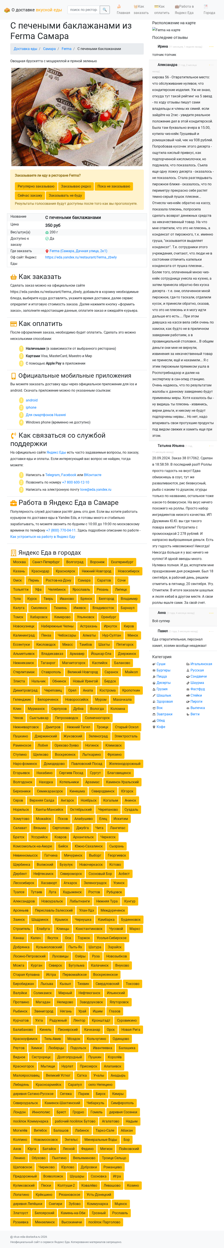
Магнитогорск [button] (74, 663)
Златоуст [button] (20, 1213)
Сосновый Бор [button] (100, 874)
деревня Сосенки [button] (123, 1112)
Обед (161, 720)
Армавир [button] (77, 654)
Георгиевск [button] (117, 855)
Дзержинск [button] (127, 654)
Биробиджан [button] (23, 984)
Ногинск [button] (92, 745)
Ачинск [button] (130, 800)
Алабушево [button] (83, 819)
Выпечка (198, 708)
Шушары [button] (77, 1176)
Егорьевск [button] (21, 773)
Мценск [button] (121, 1204)
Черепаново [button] (108, 809)
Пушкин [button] (94, 1057)
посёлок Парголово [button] (104, 1222)
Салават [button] (20, 828)
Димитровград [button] (25, 690)
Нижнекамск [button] (23, 663)
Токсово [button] (132, 984)
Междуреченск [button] (113, 910)
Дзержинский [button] (46, 736)
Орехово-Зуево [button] (66, 745)
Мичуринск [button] (73, 855)
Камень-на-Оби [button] (73, 1213)
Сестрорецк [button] (41, 1057)
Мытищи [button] (48, 1066)
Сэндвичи (199, 676)
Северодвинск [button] (103, 791)
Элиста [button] (19, 681)
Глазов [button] (114, 1011)
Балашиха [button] (127, 1048)
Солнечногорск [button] (97, 718)
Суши (161, 664)
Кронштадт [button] (101, 1020)
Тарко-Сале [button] (105, 1130)
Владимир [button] (129, 599)
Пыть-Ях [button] (75, 947)
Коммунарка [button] (97, 1204)
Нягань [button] (66, 1011)
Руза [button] (96, 956)
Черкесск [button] (108, 837)
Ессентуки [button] (21, 644)
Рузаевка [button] (20, 1222)
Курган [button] (36, 965)
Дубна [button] (78, 709)
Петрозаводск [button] (66, 718)
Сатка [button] (82, 1075)
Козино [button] (133, 1185)
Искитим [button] (121, 819)
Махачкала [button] (122, 699)
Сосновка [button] (99, 1176)
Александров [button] (24, 901)
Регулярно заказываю (36, 186)
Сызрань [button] (116, 846)
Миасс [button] (67, 644)
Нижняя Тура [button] (107, 901)
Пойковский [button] (129, 1149)
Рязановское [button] (69, 1195)
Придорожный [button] (25, 1176)
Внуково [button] (122, 965)
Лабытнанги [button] (80, 901)
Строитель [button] (21, 929)
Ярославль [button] (81, 589)
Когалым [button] (110, 800)
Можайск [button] (43, 819)
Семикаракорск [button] (50, 791)
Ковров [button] (60, 837)
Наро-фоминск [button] (25, 764)
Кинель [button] (45, 1030)
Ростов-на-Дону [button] (58, 580)
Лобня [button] (43, 745)
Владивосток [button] (103, 608)
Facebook (68, 475)
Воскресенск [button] (65, 754)
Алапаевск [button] (112, 1066)
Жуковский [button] (72, 736)
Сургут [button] (95, 773)
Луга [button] (52, 892)
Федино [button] (87, 1149)
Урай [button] (82, 1011)
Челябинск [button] (57, 589)
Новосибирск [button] (129, 571)
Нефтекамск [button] (43, 874)
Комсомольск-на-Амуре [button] (32, 846)
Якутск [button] (52, 938)
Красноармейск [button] (48, 1085)
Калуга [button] (18, 608)
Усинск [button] (119, 883)
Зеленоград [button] (98, 736)
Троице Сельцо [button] (114, 1158)
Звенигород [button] (43, 1011)
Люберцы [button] (56, 1048)
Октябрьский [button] (81, 809)
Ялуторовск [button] (119, 1002)
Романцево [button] (112, 1167)
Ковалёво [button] (89, 1185)
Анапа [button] (88, 690)
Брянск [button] (86, 599)
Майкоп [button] (131, 672)
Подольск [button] (78, 1048)
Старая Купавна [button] (26, 975)
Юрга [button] (32, 1149)
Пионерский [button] (68, 1030)
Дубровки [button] (89, 1167)
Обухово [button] (39, 1158)
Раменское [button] (22, 745)
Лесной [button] (69, 1149)
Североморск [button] (71, 874)
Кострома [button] (108, 690)
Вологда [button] (97, 709)
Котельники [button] (69, 782)
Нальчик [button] (39, 681)
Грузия (162, 689)
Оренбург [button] (108, 617)
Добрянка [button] (21, 947)
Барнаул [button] (128, 608)
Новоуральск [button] (52, 901)
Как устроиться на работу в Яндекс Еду (42, 537)
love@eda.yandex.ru (95, 489)
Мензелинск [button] (45, 1222)
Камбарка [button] (106, 919)
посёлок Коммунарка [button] (30, 1121)
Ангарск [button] (67, 800)
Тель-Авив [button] (52, 1039)
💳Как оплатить (162, 9)
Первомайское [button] (75, 975)
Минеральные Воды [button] (100, 1140)
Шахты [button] (104, 644)
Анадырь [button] (118, 1075)
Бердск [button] (110, 681)
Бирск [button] (101, 1094)
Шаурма (197, 683)
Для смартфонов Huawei (46, 415)
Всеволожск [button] (53, 1176)
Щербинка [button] (21, 864)
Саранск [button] (111, 672)
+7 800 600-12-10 (75, 482)
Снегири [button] (55, 1204)
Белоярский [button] (44, 1213)
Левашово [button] (112, 1185)
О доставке (36, 9)
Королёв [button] (115, 1057)
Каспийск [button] (100, 663)
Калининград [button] (24, 635)
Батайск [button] (49, 1149)
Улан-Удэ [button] (86, 910)
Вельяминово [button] (84, 1158)
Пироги (196, 701)
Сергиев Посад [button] (71, 773)
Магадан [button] (43, 1002)
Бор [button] (127, 1140)
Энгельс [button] (71, 1140)
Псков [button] (63, 819)
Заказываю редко (76, 186)
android (32, 400)
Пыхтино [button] (59, 1158)
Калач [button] (36, 938)
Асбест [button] (124, 874)
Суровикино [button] (127, 1020)
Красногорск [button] (23, 1066)
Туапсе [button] (18, 892)
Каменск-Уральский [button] (122, 782)
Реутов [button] (18, 1048)
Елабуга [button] (43, 929)
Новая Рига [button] (130, 1030)
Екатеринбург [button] (122, 562)
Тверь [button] (48, 599)
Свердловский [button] (107, 984)
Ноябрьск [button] (89, 800)
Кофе (161, 727)
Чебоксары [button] (67, 635)
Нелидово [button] (65, 1002)
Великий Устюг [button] (58, 1075)
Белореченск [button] (48, 699)
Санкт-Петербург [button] (46, 562)
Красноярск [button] (65, 571)
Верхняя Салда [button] (42, 800)
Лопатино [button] (21, 1195)
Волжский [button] (45, 864)
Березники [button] (21, 791)
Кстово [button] (115, 864)
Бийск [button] (63, 846)
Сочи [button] (121, 580)
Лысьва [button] (46, 984)
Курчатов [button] (21, 1020)
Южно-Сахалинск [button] (89, 846)
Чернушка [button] (83, 919)
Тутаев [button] (36, 892)
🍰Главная (123, 9)
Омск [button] (17, 580)
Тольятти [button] (20, 589)
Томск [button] (18, 617)
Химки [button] (36, 1048)
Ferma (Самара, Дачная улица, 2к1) (78, 251)
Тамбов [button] (85, 644)
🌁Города (209, 9)
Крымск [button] (61, 919)
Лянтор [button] (79, 1020)
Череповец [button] (53, 690)
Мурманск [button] (36, 709)
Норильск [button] (21, 809)
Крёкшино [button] (44, 1195)
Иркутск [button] (110, 626)
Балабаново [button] (23, 1030)
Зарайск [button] (115, 947)
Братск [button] (18, 837)
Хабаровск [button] (39, 617)
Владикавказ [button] (52, 654)
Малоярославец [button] (26, 1075)
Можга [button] (18, 965)
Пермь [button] (33, 580)
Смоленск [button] (39, 608)
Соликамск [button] (42, 993)
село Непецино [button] (100, 1085)
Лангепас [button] (117, 828)
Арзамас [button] (92, 782)
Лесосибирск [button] (23, 883)
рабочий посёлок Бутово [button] (75, 1121)
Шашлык (164, 695)
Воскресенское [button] (105, 975)
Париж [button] (83, 1094)
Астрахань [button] (88, 626)
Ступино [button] (20, 754)
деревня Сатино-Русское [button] (33, 1094)
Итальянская (201, 664)
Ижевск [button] (80, 608)
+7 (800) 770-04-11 (61, 530)
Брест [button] (61, 1112)
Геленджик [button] (22, 699)
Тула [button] (17, 599)
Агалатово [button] (110, 1121)
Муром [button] (101, 699)
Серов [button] (18, 800)
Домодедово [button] (54, 764)
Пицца (162, 676)
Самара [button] (84, 580)
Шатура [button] (95, 947)
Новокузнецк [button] (24, 626)
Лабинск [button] (82, 1130)
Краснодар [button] (40, 571)
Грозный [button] (99, 1213)
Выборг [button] (95, 855)
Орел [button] (72, 690)
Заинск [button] (19, 919)
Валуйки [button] (20, 993)
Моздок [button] (73, 1039)
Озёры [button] (80, 956)
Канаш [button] (18, 938)
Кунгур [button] (129, 901)
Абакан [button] (127, 1130)
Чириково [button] (46, 1167)
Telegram (52, 475)
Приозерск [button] (88, 1066)
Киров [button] (129, 626)
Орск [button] (111, 1030)
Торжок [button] (84, 938)
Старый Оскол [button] (126, 727)
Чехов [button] (18, 718)
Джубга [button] (82, 828)
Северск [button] (55, 965)
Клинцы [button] (62, 929)
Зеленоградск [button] (95, 883)
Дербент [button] (20, 874)
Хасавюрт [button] (49, 883)
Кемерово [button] (62, 617)
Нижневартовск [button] (26, 727)
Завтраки (164, 714)
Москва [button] (19, 562)
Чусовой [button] (116, 929)
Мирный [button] (65, 993)
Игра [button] (117, 1176)
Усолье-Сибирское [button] (111, 938)
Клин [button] (17, 709)
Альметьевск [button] (24, 654)
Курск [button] (32, 599)
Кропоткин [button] (131, 690)
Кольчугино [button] (96, 1039)
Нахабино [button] (44, 773)
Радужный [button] (58, 1020)
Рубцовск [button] (114, 892)
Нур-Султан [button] (111, 635)
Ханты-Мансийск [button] (49, 809)
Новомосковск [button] (46, 1140)
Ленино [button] (19, 1158)
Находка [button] (46, 782)
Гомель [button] (97, 1112)
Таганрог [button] (48, 663)
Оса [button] (68, 938)
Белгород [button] (106, 599)
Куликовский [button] (24, 1185)
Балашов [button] (61, 1130)
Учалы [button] (98, 1075)
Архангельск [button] (83, 837)
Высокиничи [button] (71, 1222)
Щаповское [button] (22, 1167)
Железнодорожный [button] (124, 764)
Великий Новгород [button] (83, 672)
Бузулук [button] (66, 864)
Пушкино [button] (20, 736)
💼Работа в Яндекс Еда (184, 9)
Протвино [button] (21, 1002)
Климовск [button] (113, 745)
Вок (160, 708)
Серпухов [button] (59, 709)
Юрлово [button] (67, 1167)
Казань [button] (19, 571)
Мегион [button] (106, 1149)
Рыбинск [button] (20, 1011)
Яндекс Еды (56, 452)
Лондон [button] (19, 1112)
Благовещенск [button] (119, 773)
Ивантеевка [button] (102, 1048)
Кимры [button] (118, 1094)
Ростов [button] (94, 892)
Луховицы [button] (60, 956)
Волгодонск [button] (22, 782)
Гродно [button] (78, 1112)
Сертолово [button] (61, 828)
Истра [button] (51, 975)
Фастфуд (198, 689)
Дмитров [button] (53, 727)
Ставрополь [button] (51, 672)
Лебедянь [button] (21, 1085)
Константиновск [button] (89, 929)
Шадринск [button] (40, 919)
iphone (31, 407)
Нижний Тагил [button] (78, 727)
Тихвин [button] (83, 984)
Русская (197, 670)
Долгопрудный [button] (69, 1057)
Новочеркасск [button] (91, 864)
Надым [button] (132, 1121)
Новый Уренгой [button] (85, 681)
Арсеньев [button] (20, 910)
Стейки (196, 695)
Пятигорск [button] (125, 644)
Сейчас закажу (30, 195)
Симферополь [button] (122, 1103)
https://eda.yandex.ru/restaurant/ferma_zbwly (81, 257)
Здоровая (165, 701)
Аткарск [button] (70, 883)
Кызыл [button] (65, 984)
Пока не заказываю (114, 186)
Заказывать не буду (65, 195)
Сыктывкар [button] (39, 718)
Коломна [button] (117, 709)
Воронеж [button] (97, 562)
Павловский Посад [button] (86, 764)
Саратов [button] (104, 580)
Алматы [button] (89, 635)
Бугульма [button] (76, 965)
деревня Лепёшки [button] (27, 1204)
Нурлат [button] (67, 1066)
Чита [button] (99, 828)
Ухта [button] (39, 1020)
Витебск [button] (40, 1130)
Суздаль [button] (131, 809)
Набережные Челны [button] (57, 626)
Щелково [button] (40, 754)
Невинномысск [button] (25, 855)
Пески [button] (46, 1185)
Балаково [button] (122, 663)
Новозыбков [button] (116, 956)
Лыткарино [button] (91, 754)
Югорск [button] (127, 791)
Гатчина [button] (51, 855)
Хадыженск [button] (72, 892)
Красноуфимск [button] (25, 1039)
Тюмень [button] (60, 608)
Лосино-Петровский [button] (29, 956)
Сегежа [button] (66, 1094)
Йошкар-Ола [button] (101, 654)
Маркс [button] (135, 929)
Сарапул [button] (75, 1085)
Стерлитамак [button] (24, 672)
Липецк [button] (121, 589)
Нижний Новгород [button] (96, 571)
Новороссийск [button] (77, 699)
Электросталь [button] (126, 736)
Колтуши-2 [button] (66, 1185)
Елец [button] (103, 819)
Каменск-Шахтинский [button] (62, 1103)
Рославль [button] (120, 1213)
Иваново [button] (67, 599)
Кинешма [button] (77, 791)
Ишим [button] (98, 1011)
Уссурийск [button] (39, 837)
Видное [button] (19, 1057)
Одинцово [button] (121, 1039)
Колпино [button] (20, 1140)
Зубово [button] (74, 1204)
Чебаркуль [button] (95, 1103)
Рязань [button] (102, 589)
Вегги (195, 714)
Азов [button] (17, 1149)
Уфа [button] (38, 589)
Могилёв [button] (20, 1130)
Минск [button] (133, 635)
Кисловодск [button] (46, 644)
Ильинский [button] (116, 993)
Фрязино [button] (114, 754)
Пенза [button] (46, 635)
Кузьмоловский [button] (49, 947)
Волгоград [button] (75, 562)
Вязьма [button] (39, 828)
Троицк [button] (102, 727)
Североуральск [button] (25, 1103)
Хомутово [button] (21, 819)
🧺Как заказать (141, 9)
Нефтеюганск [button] (89, 993)
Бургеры (163, 670)
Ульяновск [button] (85, 617)
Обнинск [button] (59, 681)
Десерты (164, 683)
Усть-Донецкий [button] (99, 1195)
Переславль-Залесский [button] (54, 910)
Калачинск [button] (100, 965)
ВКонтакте (92, 475)
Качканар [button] (92, 1030)
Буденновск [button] (131, 919)
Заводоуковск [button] (91, 1002)
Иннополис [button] (41, 1112)
